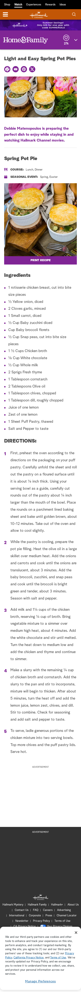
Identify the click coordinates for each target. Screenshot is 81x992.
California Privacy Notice (29, 957)
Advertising (64, 910)
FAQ (35, 910)
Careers (48, 910)
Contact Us (21, 910)
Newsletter (21, 921)
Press (48, 915)
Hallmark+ (57, 904)
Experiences (33, 4)
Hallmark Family (37, 904)
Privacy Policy (41, 921)
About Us (73, 904)
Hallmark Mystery (12, 904)
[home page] (38, 14)
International (16, 915)
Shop (7, 4)
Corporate (35, 915)
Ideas (63, 4)
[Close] (76, 932)
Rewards (50, 4)
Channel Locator (67, 915)
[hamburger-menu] (5, 14)
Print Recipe (41, 260)
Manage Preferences (40, 981)
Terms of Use (62, 921)
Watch (18, 4)
